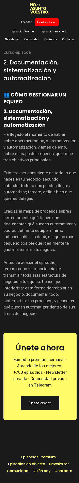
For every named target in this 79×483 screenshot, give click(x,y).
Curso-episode (17, 52)
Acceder (26, 22)
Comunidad (31, 39)
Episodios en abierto (54, 31)
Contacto (68, 39)
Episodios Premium (24, 31)
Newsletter (12, 39)
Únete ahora (46, 22)
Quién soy (50, 39)
